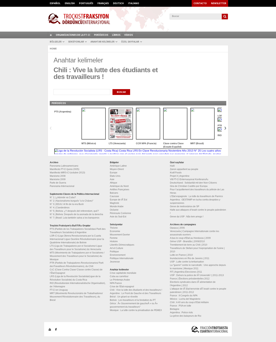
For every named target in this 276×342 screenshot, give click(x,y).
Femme (114, 238)
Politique (114, 251)
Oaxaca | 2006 (177, 228)
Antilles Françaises (119, 189)
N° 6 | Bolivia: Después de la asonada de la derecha (76, 214)
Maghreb (114, 203)
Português (86, 3)
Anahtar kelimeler (102, 41)
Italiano (133, 3)
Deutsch (118, 3)
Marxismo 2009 (58, 179)
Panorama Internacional (62, 186)
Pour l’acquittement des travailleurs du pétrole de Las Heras (197, 191)
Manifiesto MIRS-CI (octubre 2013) (67, 172)
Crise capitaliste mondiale (123, 273)
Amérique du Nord (119, 186)
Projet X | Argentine (179, 176)
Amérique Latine (118, 166)
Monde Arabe (117, 206)
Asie (112, 179)
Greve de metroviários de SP (184, 206)
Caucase (114, 196)
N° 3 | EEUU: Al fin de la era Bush (67, 204)
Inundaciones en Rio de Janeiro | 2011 (189, 258)
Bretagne (174, 309)
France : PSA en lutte (180, 305)
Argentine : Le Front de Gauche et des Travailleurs (135, 293)
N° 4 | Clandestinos (59, 207)
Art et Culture (116, 248)
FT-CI (138, 18)
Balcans (114, 193)
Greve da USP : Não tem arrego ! (186, 216)
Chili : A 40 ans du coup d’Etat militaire (189, 302)
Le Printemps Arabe (120, 279)
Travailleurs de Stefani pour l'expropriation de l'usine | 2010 (197, 250)
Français (103, 3)
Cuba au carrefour (119, 276)
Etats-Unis (115, 176)
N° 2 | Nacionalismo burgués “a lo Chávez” (71, 200)
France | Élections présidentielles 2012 (190, 278)
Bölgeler (56, 41)
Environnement (117, 255)
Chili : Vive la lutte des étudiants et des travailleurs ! (136, 290)
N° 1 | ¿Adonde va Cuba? (63, 197)
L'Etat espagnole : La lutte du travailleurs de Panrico (196, 196)
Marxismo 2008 (58, 176)
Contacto (200, 3)
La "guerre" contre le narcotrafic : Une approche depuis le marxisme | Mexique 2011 (198, 267)
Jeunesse (115, 261)
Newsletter (218, 3)
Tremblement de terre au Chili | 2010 (188, 244)
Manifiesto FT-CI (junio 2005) (64, 169)
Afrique (113, 182)
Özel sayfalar (130, 41)
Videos (128, 34)
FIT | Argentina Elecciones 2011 (186, 272)
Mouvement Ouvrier (120, 234)
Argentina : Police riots (181, 312)
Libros (116, 34)
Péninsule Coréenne (120, 213)
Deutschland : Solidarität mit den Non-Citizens (193, 182)
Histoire (114, 241)
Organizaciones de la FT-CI (73, 34)
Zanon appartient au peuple (184, 169)
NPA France (116, 283)
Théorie (114, 228)
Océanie (114, 210)
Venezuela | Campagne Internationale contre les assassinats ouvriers (194, 233)
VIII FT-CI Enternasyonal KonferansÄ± (189, 179)
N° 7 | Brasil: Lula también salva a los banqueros (74, 217)
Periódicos (101, 34)
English (70, 3)
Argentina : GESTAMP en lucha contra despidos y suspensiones (195, 201)
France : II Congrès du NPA (184, 295)
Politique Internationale (121, 258)
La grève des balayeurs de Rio (185, 316)
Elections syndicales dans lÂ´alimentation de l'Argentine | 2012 (193, 284)
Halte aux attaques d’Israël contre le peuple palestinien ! (198, 212)
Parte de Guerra (58, 182)
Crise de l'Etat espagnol (122, 286)
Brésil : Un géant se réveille (124, 296)
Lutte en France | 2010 (181, 255)
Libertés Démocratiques (122, 244)
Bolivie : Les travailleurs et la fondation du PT (133, 300)
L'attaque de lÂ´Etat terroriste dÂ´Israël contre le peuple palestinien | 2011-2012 (198, 290)
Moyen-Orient (117, 169)
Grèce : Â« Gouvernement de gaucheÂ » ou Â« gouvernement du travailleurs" (134, 305)
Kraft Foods (176, 172)
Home (53, 48)
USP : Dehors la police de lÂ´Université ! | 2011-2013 (197, 275)
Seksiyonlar (76, 41)
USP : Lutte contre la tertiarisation (187, 261)
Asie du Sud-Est (118, 216)
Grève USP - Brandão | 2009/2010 (187, 241)
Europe (113, 172)
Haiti (172, 166)
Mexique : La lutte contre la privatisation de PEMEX (136, 310)
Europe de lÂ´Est (118, 199)
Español (55, 3)
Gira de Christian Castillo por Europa (188, 186)
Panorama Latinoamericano (64, 166)
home (51, 35)
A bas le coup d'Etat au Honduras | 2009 (190, 238)
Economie (115, 231)
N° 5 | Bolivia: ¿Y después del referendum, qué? (74, 211)
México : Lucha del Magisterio (185, 299)
